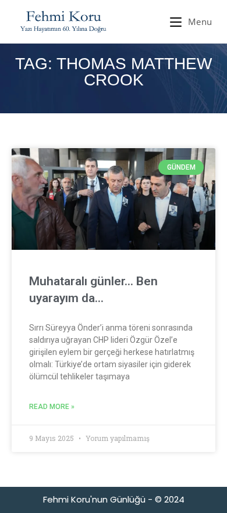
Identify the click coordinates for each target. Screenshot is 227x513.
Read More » (52, 407)
